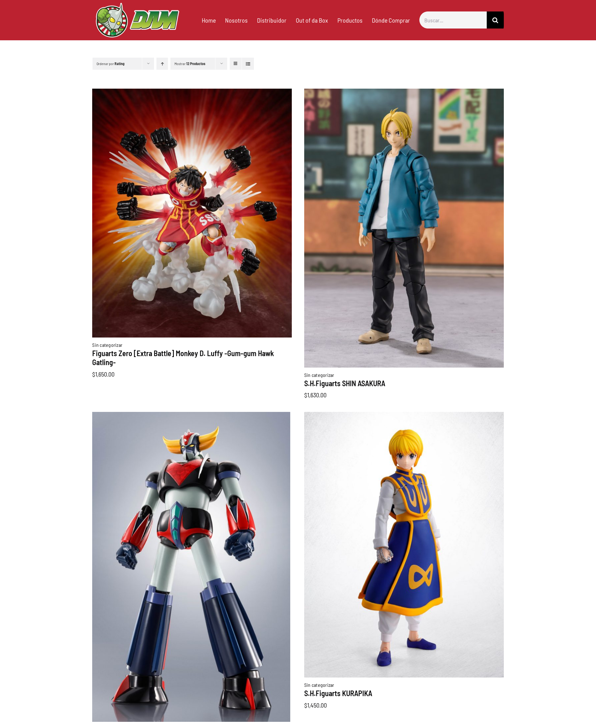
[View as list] (248, 64)
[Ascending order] (162, 63)
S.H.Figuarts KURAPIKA (338, 693)
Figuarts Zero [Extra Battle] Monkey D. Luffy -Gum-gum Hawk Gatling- (183, 358)
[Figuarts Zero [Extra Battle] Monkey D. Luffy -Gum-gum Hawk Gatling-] (192, 93)
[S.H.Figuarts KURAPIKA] (404, 416)
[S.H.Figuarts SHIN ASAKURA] (404, 93)
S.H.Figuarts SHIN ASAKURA (344, 383)
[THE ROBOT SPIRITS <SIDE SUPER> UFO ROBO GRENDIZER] (191, 416)
